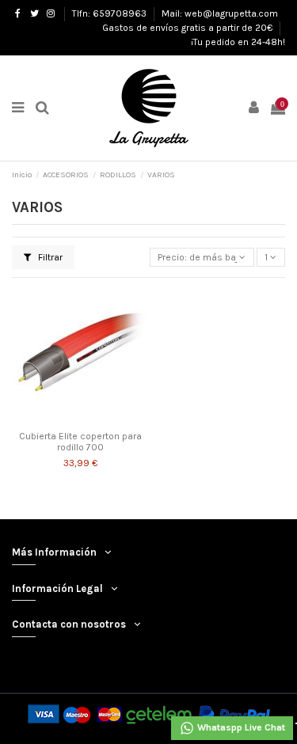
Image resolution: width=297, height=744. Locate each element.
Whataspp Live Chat (240, 727)
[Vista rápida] (99, 418)
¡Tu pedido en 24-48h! (238, 41)
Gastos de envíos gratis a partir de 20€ (188, 27)
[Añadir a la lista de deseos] (61, 418)
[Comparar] (79, 418)
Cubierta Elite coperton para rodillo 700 (80, 442)
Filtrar (49, 257)
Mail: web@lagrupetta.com (220, 13)
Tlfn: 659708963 (110, 13)
